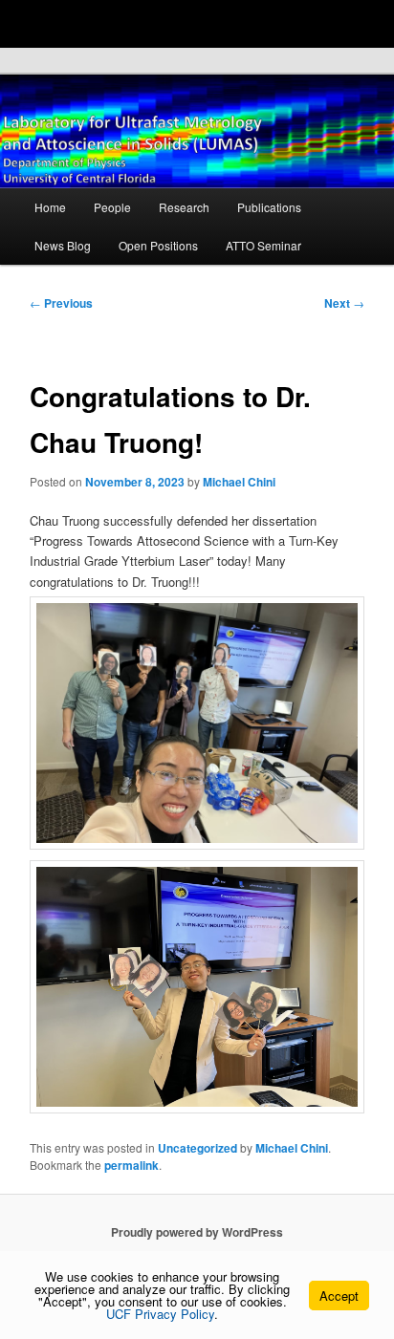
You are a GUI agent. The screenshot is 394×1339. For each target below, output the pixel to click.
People (112, 207)
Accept (339, 1295)
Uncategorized (197, 1147)
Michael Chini (239, 481)
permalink (131, 1165)
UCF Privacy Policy (160, 1314)
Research (184, 207)
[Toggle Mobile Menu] (375, 22)
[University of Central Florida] (145, 23)
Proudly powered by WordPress (197, 1232)
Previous (61, 303)
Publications (269, 207)
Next (344, 303)
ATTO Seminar (263, 245)
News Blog (62, 245)
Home (50, 207)
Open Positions (158, 245)
